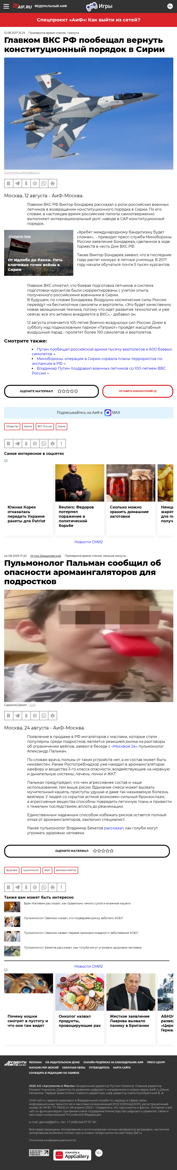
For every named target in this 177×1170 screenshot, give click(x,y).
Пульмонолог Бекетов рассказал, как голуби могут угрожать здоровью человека (83, 947)
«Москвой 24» (124, 746)
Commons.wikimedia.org (22, 172)
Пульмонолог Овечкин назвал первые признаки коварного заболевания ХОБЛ (81, 933)
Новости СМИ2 (88, 542)
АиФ (32, 705)
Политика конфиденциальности (52, 1140)
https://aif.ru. (134, 1133)
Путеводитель (99, 1067)
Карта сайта (122, 1067)
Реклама (35, 1062)
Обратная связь (73, 1067)
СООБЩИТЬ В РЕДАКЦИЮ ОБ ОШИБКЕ (54, 1072)
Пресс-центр (156, 1062)
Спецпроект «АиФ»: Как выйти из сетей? (88, 20)
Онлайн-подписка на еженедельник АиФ (113, 1062)
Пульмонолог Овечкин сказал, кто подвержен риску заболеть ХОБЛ (73, 918)
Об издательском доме (62, 1062)
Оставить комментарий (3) (138, 391)
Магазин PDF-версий (44, 1067)
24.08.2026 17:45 (15, 555)
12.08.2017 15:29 (14, 33)
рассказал (114, 828)
